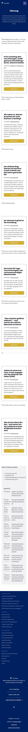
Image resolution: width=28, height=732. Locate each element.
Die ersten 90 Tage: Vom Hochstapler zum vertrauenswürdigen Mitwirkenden (13, 271)
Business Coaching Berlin (7, 642)
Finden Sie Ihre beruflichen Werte (9, 596)
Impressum (14, 724)
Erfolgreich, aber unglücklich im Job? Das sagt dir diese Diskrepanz (18, 526)
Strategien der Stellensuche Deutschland (11, 601)
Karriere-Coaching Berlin (7, 632)
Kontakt (3, 663)
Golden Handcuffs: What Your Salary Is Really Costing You (17, 518)
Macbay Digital (17, 721)
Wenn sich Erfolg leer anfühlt (8, 619)
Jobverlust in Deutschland (7, 598)
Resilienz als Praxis (6, 614)
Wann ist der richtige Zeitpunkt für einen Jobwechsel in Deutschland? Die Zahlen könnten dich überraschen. (18, 536)
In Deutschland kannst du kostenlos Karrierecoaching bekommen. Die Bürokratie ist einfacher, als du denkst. (18, 547)
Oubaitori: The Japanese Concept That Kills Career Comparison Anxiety (18, 493)
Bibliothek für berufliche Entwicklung (9, 653)
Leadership (13, 65)
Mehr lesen (14, 89)
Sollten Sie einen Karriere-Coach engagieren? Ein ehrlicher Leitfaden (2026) (13, 373)
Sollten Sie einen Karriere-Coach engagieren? (11, 608)
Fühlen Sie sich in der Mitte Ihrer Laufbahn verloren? (13, 606)
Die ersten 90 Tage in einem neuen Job (10, 603)
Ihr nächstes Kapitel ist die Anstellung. (14, 221)
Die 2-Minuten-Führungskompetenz (9, 622)
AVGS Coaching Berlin (6, 647)
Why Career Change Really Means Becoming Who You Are (18, 501)
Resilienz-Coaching (6, 645)
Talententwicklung (14, 121)
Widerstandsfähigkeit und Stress (14, 477)
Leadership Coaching (6, 640)
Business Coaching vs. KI (7, 626)
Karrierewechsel (14, 177)
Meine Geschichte (6, 656)
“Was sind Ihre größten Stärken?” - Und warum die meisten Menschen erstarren (14, 321)
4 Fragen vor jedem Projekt (7, 624)
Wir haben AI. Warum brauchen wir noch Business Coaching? (13, 116)
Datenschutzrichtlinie (14, 727)
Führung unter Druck (6, 617)
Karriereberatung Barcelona (8, 635)
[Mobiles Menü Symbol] (24, 3)
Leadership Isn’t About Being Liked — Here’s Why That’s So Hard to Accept (17, 509)
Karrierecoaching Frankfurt (7, 637)
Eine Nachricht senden (13, 700)
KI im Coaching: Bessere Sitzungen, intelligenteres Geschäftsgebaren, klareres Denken (14, 60)
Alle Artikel (4, 658)
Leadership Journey (6, 661)
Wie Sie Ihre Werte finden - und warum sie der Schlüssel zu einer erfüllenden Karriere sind (13, 426)
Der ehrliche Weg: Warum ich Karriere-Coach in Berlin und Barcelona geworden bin (13, 170)
